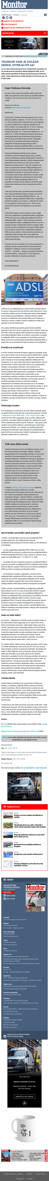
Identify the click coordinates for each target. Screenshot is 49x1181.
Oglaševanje (22, 11)
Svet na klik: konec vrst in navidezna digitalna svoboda (21, 963)
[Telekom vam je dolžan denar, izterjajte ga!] (24, 289)
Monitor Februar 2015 (39, 56)
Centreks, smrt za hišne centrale (23, 487)
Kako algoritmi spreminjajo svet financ (16, 956)
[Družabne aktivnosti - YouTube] (7, 17)
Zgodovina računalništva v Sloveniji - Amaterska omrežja (22, 980)
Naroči (5, 737)
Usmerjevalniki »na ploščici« (13, 1014)
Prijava (16, 14)
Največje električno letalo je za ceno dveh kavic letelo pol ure (29, 836)
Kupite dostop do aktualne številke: (18, 1034)
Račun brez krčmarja (10, 945)
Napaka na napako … (10, 942)
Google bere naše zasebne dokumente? (28, 854)
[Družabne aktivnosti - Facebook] (45, 14)
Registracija (6, 14)
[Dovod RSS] (10, 17)
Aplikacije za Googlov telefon (13, 1020)
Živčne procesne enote (11, 936)
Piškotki (13, 11)
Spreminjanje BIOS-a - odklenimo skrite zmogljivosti (21, 1009)
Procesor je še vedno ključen (13, 994)
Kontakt (30, 11)
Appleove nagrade (9, 1022)
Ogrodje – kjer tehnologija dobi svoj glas (16, 972)
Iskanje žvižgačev (9, 934)
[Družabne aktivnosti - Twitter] (3, 17)
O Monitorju (5, 11)
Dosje (44, 54)
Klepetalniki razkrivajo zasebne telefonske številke (20, 986)
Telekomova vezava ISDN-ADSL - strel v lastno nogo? (21, 415)
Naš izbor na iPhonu (10, 1027)
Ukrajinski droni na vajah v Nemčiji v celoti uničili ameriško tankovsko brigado (30, 826)
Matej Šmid (27, 56)
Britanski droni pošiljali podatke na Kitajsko (27, 845)
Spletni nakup (10, 24)
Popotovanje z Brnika (10, 925)
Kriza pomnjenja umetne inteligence (15, 989)
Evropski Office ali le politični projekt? (16, 1000)
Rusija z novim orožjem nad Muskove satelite (28, 816)
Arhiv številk (10, 899)
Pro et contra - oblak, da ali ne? (13, 928)
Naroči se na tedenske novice (17, 28)
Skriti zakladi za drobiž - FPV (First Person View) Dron (21, 1003)
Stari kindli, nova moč (11, 1011)
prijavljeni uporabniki (35, 767)
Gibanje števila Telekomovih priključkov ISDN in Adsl (20, 731)
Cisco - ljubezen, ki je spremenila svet (16, 978)
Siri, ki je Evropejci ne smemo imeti (15, 919)
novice (16, 813)
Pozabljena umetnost (10, 950)
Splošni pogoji (40, 1174)
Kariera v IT (7, 969)
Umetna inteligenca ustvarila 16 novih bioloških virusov (28, 865)
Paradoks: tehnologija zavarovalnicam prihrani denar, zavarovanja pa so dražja (21, 960)
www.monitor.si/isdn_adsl (21, 108)
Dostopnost (20, 1179)
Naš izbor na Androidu (11, 1025)
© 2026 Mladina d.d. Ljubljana (13, 1174)
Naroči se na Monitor (13, 21)
